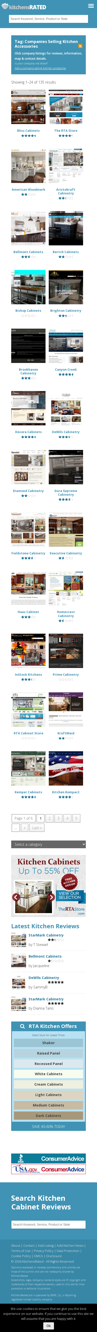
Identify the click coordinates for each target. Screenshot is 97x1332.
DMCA (38, 1256)
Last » (37, 827)
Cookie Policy (21, 1256)
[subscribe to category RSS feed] (80, 46)
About (15, 1245)
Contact (29, 1245)
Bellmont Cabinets (45, 956)
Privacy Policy (43, 1251)
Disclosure (54, 1256)
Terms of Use (21, 1251)
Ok (49, 1326)
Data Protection (68, 1251)
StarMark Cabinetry (46, 935)
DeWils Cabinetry (44, 977)
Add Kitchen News (70, 1245)
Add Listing (45, 1245)
